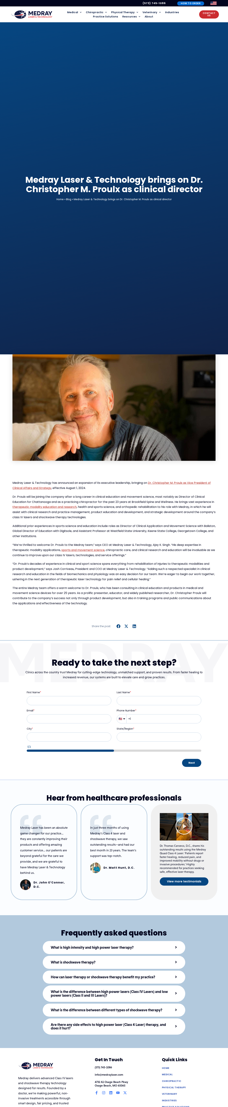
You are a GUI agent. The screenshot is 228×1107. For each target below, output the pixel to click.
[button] (118, 626)
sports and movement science (83, 550)
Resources (129, 16)
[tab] (114, 947)
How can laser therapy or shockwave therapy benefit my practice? (103, 977)
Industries (172, 12)
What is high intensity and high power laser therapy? (92, 947)
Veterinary (149, 12)
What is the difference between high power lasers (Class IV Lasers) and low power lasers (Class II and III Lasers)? (109, 993)
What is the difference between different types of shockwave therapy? (106, 1010)
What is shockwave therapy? (73, 962)
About (149, 16)
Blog (68, 199)
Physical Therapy (123, 12)
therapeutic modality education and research (44, 507)
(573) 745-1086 (154, 3)
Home (60, 199)
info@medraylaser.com (109, 1074)
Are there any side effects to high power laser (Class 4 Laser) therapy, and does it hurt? (108, 1026)
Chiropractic (94, 12)
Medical (72, 12)
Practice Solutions (105, 16)
